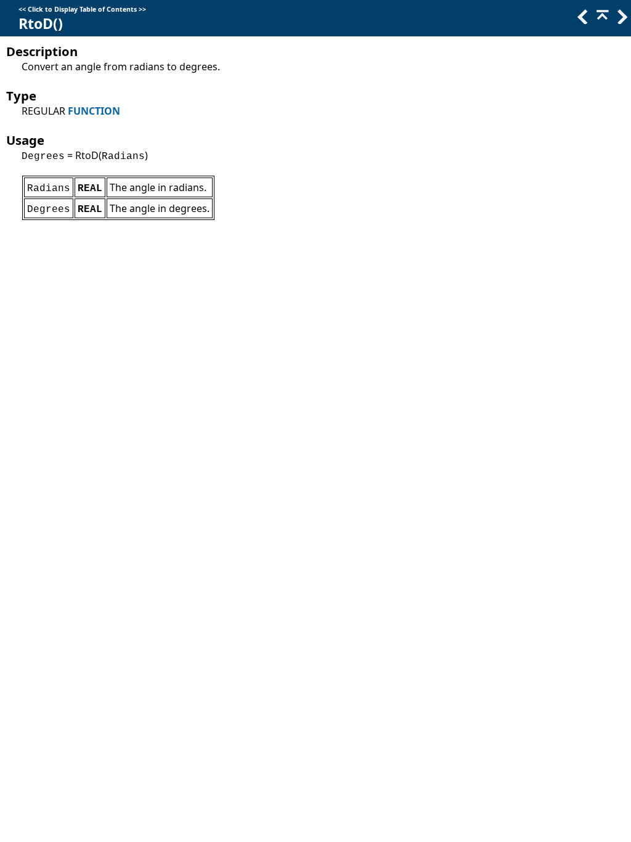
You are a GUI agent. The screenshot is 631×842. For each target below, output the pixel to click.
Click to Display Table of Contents (82, 9)
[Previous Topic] (581, 20)
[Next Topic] (621, 20)
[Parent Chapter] (601, 20)
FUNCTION (94, 111)
